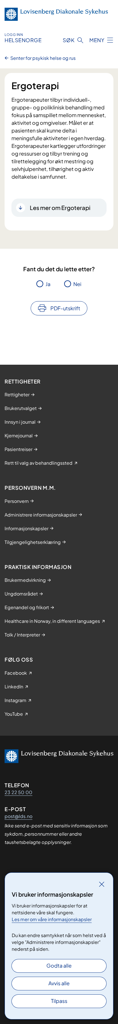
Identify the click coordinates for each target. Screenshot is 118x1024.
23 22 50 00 (18, 792)
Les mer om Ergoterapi (60, 207)
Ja (48, 284)
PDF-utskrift (65, 308)
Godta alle (59, 965)
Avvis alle (59, 983)
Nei (77, 284)
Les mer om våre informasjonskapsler (52, 919)
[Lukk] (101, 884)
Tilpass (59, 1001)
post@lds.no (18, 816)
